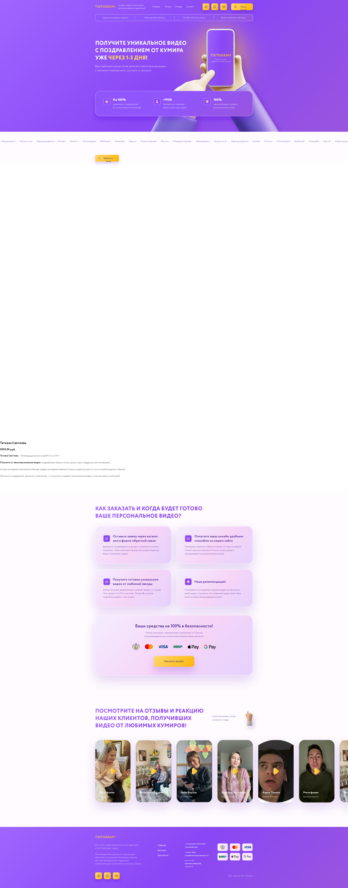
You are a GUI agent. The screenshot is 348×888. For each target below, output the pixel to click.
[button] (174, 661)
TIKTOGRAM (105, 6)
